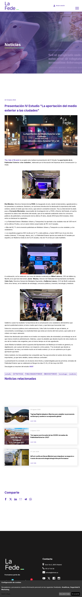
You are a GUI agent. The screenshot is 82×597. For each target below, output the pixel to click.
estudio (8, 374)
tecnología (63, 374)
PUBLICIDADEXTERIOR (33, 374)
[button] (5, 499)
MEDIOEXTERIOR (50, 374)
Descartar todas (64, 594)
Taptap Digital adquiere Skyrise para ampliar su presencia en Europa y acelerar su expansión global (52, 415)
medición (72, 374)
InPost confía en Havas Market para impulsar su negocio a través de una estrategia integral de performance (52, 457)
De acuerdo (75, 594)
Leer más (33, 421)
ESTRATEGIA (18, 374)
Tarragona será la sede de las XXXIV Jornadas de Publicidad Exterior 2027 (49, 436)
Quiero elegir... (6, 594)
